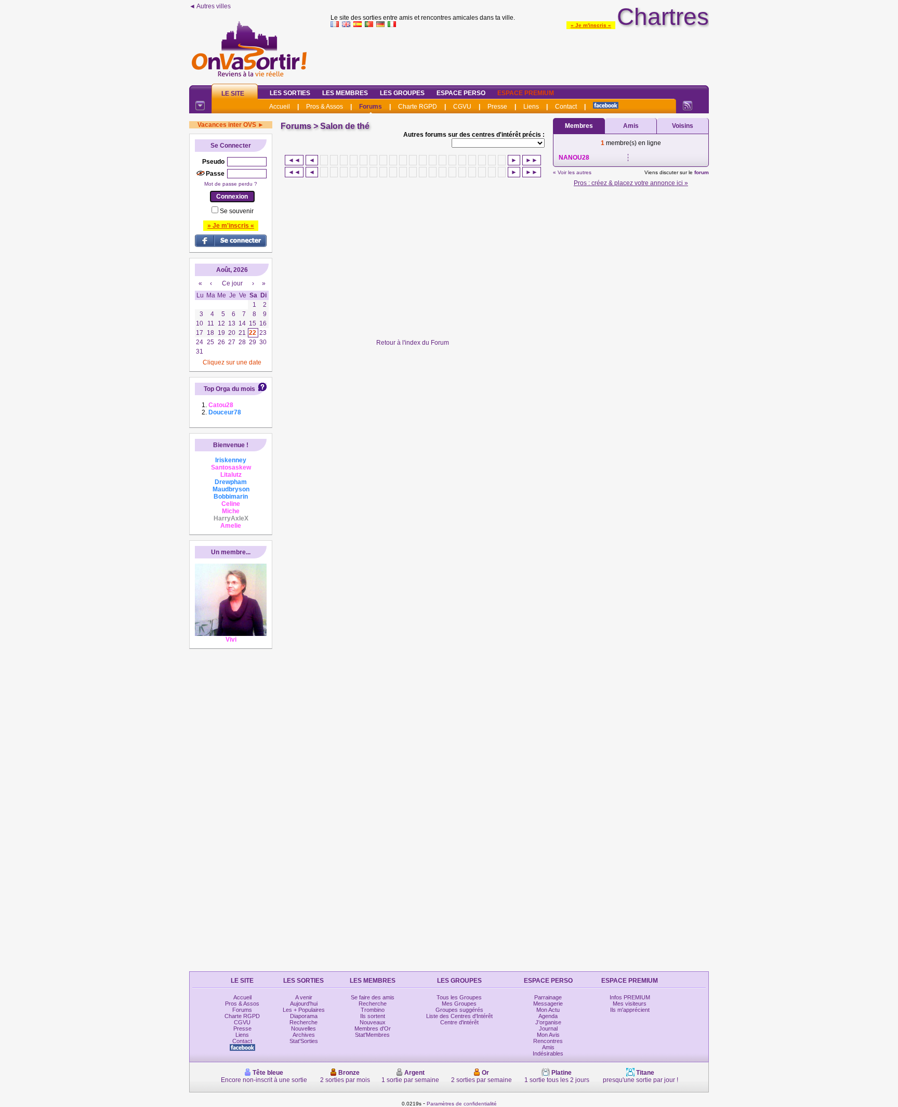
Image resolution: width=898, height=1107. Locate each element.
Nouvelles (303, 1028)
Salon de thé (344, 126)
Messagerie (548, 1003)
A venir (303, 997)
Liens (531, 106)
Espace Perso (461, 93)
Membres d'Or (372, 1028)
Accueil (279, 106)
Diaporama (304, 1016)
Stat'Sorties (303, 1041)
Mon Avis (548, 1035)
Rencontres (548, 1041)
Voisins (682, 125)
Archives (304, 1035)
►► (531, 160)
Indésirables (548, 1053)
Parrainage (548, 997)
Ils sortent (372, 1016)
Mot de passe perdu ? (230, 184)
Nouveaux (373, 1022)
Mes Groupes (459, 1003)
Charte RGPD (417, 106)
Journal (548, 1028)
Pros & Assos (324, 106)
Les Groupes (402, 93)
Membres (579, 125)
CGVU (462, 106)
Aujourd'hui (304, 1003)
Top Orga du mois (229, 389)
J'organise (548, 1022)
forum (701, 172)
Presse (497, 106)
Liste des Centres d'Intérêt (459, 1016)
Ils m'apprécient (630, 1010)
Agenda (548, 1016)
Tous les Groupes (459, 997)
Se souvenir (237, 211)
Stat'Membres (372, 1035)
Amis (631, 125)
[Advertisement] (520, 54)
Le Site (232, 93)
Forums (370, 106)
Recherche (303, 1022)
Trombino (373, 1010)
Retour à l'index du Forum (412, 342)
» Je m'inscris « (591, 25)
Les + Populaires (304, 1010)
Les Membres (345, 93)
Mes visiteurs (629, 1003)
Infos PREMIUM (630, 997)
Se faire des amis (372, 997)
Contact (566, 106)
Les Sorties (290, 93)
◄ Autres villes (210, 6)
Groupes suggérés (459, 1010)
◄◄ (294, 160)
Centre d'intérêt (459, 1022)
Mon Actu (548, 1010)
